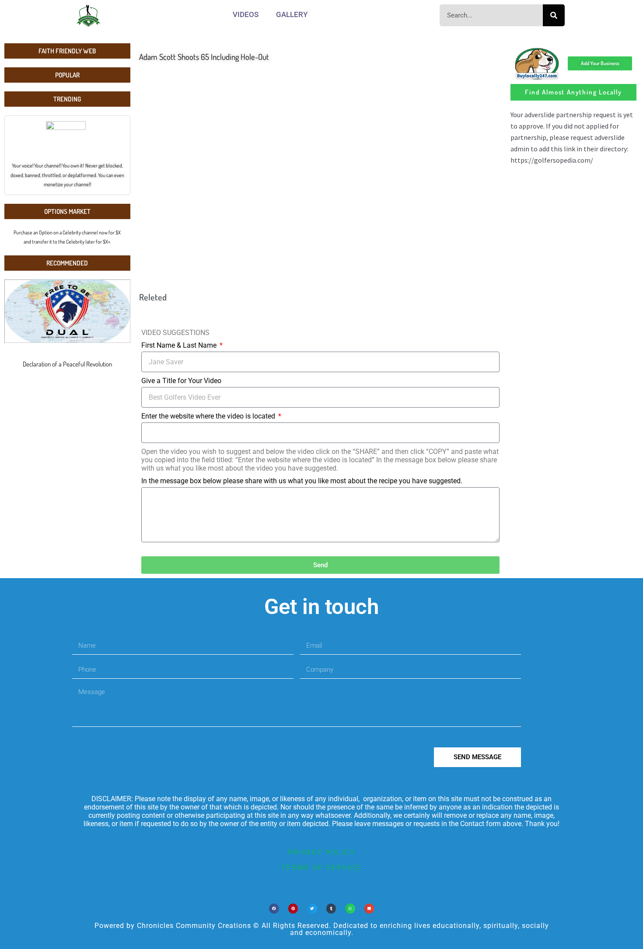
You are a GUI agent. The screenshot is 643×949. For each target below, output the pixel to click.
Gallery (292, 14)
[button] (274, 909)
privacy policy (322, 852)
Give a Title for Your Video (181, 381)
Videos (246, 14)
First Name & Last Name (179, 345)
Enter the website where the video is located (209, 416)
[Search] (554, 15)
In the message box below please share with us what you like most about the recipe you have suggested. (301, 481)
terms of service (321, 868)
